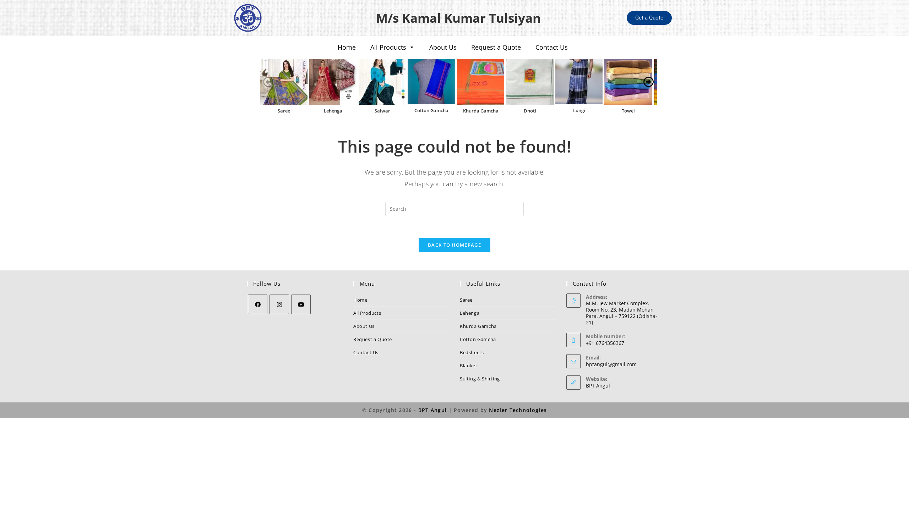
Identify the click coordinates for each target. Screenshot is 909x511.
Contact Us (551, 47)
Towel (628, 111)
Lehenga (333, 111)
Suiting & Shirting (480, 378)
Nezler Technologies (518, 410)
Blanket (468, 365)
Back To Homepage (454, 245)
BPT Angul (598, 385)
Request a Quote (496, 47)
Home (347, 47)
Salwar (382, 111)
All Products (388, 47)
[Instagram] (279, 304)
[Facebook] (257, 304)
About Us (443, 47)
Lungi (579, 110)
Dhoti (530, 111)
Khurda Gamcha (481, 111)
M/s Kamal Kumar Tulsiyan (458, 18)
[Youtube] (301, 304)
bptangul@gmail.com (611, 364)
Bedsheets (472, 352)
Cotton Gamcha (431, 110)
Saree (284, 111)
